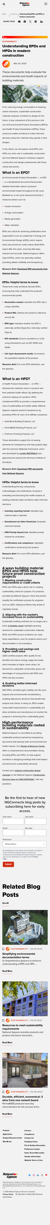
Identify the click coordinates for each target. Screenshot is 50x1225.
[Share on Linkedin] (41, 21)
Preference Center (32, 1149)
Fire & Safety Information (34, 1145)
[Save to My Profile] (3, 949)
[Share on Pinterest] (36, 21)
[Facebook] (29, 1175)
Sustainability (14, 14)
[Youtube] (46, 1175)
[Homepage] (25, 4)
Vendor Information (32, 1156)
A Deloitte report (16, 626)
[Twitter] (42, 1175)
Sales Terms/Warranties (34, 1153)
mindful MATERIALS (28, 453)
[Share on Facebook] (25, 21)
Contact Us (29, 1138)
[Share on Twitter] (30, 21)
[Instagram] (34, 1175)
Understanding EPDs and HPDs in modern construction (32, 15)
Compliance (29, 1134)
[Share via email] (19, 21)
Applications (7, 1134)
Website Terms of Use (33, 1160)
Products (6, 1130)
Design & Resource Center (33, 746)
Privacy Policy (8, 1194)
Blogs (4, 14)
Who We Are (7, 1141)
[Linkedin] (38, 1175)
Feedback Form (31, 1142)
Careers (27, 1130)
